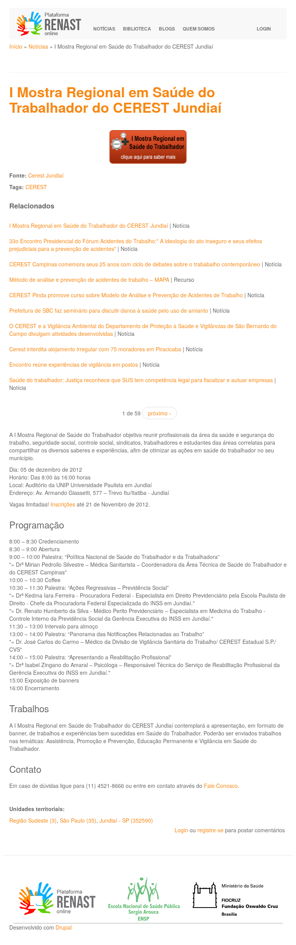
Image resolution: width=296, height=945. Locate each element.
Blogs (167, 28)
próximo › (159, 413)
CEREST (36, 187)
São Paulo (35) (78, 820)
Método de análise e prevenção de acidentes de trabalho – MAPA (89, 279)
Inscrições (62, 504)
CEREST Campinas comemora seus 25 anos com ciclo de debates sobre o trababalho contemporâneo (134, 264)
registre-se (210, 830)
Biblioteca (137, 28)
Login (264, 28)
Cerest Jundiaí (46, 175)
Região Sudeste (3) (33, 820)
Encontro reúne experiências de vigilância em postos (73, 364)
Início (15, 46)
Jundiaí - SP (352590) (126, 820)
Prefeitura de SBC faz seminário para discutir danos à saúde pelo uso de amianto (108, 310)
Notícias (104, 28)
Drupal (64, 927)
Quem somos (199, 28)
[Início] (52, 23)
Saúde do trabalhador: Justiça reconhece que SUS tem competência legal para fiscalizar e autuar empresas (141, 380)
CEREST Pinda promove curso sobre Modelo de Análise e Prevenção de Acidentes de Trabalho (126, 295)
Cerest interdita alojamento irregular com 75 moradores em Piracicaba (95, 349)
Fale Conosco (221, 785)
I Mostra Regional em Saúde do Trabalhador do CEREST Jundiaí (88, 225)
